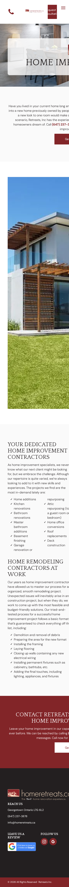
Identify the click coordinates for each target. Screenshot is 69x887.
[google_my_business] (53, 842)
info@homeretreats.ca (21, 822)
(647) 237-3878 (17, 816)
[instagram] (44, 842)
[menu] (63, 8)
